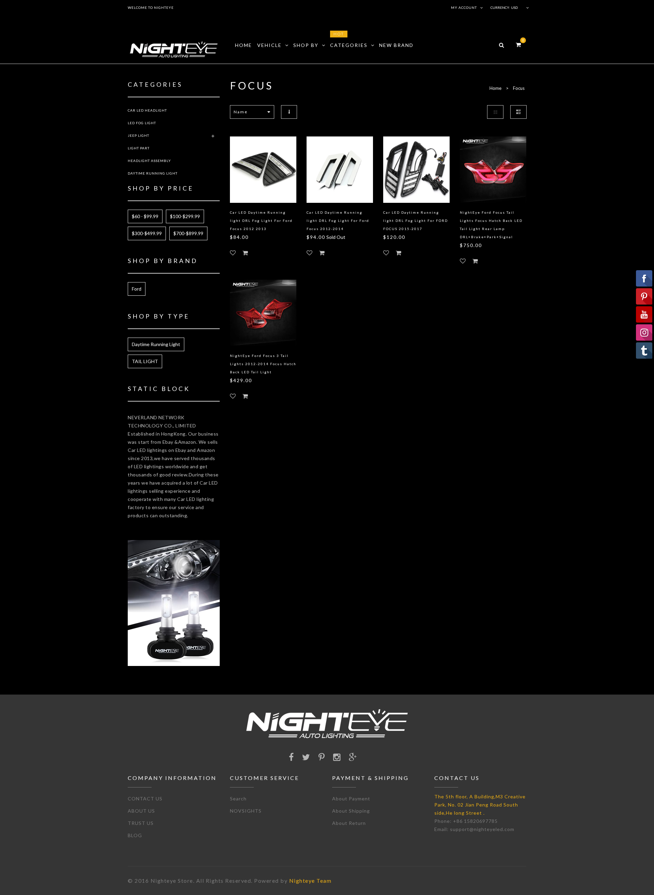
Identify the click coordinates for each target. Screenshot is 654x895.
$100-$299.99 (185, 216)
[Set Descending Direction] (289, 112)
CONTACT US (145, 798)
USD (514, 7)
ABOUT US (141, 811)
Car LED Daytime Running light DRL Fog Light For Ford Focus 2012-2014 (338, 220)
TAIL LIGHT (145, 361)
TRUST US (141, 823)
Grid (495, 112)
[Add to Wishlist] (233, 252)
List (518, 112)
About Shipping (351, 811)
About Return (349, 823)
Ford (136, 289)
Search (238, 798)
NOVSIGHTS (246, 811)
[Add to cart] (245, 252)
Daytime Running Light (156, 344)
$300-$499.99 (147, 233)
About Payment (351, 798)
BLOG (135, 835)
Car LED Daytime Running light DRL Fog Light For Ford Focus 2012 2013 (261, 220)
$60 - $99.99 (145, 216)
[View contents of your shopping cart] (518, 44)
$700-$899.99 (188, 233)
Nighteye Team (310, 880)
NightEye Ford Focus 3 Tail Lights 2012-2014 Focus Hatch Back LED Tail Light (263, 364)
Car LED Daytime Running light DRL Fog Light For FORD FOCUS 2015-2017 (415, 220)
